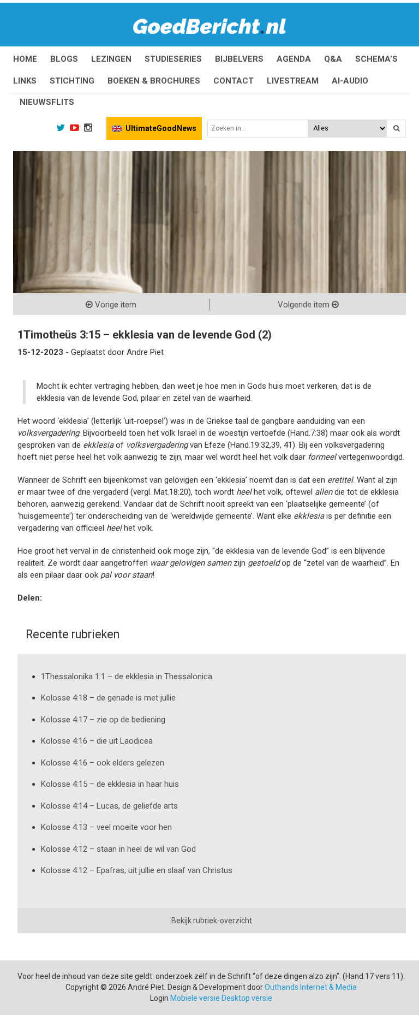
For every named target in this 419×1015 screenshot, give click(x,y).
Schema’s (376, 59)
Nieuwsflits (47, 102)
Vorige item (114, 305)
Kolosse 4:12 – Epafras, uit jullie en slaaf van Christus (136, 870)
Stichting (72, 81)
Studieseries (173, 59)
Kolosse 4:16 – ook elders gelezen (102, 763)
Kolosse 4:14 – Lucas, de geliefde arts (109, 806)
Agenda (294, 59)
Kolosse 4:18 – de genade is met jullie (108, 698)
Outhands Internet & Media (311, 987)
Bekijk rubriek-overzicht (211, 920)
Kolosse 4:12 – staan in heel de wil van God (118, 849)
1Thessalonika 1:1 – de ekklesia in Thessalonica (126, 676)
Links (25, 81)
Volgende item (305, 305)
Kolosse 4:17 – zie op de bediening (103, 720)
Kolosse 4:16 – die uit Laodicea (97, 741)
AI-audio (350, 81)
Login (159, 998)
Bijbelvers (239, 59)
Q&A (333, 59)
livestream (293, 81)
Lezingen (111, 59)
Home (25, 59)
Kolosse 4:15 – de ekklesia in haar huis (110, 784)
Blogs (64, 59)
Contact (233, 81)
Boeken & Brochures (153, 81)
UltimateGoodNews (160, 128)
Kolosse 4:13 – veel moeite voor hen (106, 827)
